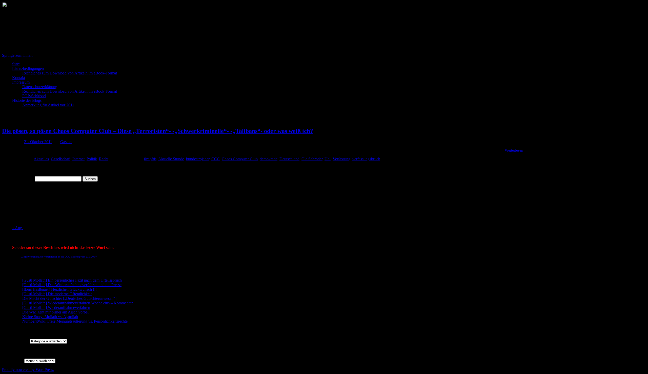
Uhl (328, 159)
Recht (103, 159)
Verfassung (341, 159)
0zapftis (150, 159)
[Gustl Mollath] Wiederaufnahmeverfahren (56, 307)
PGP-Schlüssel (34, 96)
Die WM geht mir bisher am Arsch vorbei (55, 312)
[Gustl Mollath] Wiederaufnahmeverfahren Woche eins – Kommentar (77, 303)
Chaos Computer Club (240, 159)
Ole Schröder (311, 159)
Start (15, 64)
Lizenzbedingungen (28, 68)
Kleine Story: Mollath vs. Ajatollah (50, 316)
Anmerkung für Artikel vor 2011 (48, 105)
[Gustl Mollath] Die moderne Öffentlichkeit (57, 294)
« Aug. (17, 228)
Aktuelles (41, 159)
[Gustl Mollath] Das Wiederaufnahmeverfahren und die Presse (72, 285)
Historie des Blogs (27, 100)
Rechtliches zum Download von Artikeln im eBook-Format (69, 73)
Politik (92, 159)
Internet (78, 159)
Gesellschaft (60, 159)
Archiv (17, 361)
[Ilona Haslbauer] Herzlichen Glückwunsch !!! (59, 289)
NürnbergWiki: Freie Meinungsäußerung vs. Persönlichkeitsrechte (75, 321)
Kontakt (18, 77)
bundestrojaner (197, 159)
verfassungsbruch (366, 159)
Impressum (21, 82)
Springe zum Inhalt (17, 55)
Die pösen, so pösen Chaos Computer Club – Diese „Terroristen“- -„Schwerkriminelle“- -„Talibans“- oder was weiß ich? (157, 131)
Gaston (66, 142)
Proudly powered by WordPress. (28, 369)
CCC (215, 159)
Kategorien (21, 341)
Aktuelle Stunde (171, 159)
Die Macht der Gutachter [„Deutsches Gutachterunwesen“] (69, 298)
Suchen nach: (23, 178)
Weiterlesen (516, 150)
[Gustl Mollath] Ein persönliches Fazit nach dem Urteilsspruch (72, 280)
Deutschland (289, 159)
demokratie (268, 159)
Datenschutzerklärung (39, 87)
